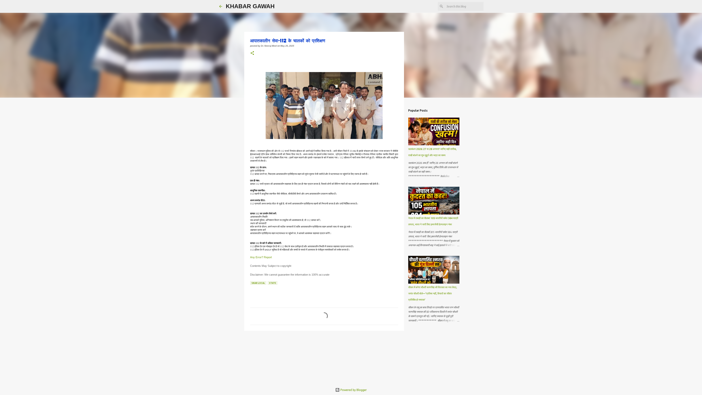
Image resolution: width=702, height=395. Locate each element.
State (272, 283)
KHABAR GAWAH (250, 6)
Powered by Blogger (353, 390)
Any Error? (256, 257)
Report (268, 257)
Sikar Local (258, 283)
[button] (252, 53)
